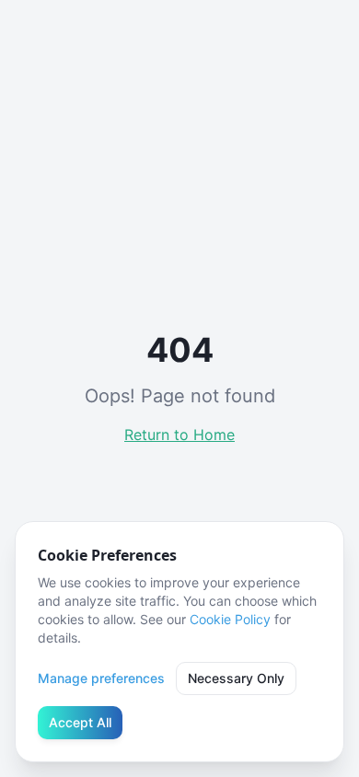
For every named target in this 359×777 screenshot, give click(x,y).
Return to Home (179, 434)
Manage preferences (101, 678)
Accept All (80, 722)
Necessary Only (236, 678)
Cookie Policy (230, 619)
